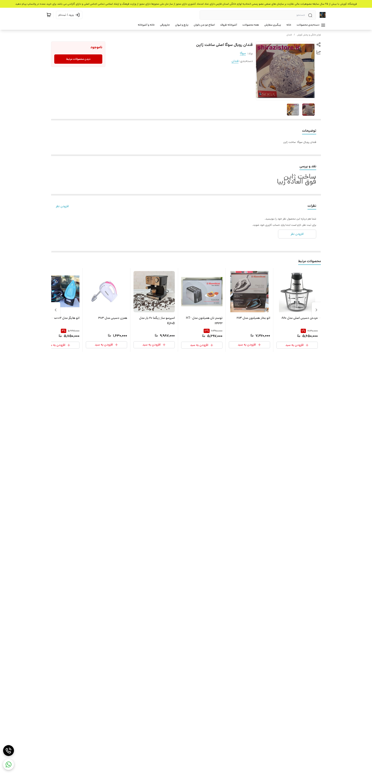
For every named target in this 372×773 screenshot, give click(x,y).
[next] (55, 310)
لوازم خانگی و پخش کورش (309, 34)
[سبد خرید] (48, 15)
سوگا (243, 53)
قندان (289, 34)
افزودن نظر (62, 206)
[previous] (316, 310)
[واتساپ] (8, 764)
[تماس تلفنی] (8, 750)
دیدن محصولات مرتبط (78, 59)
